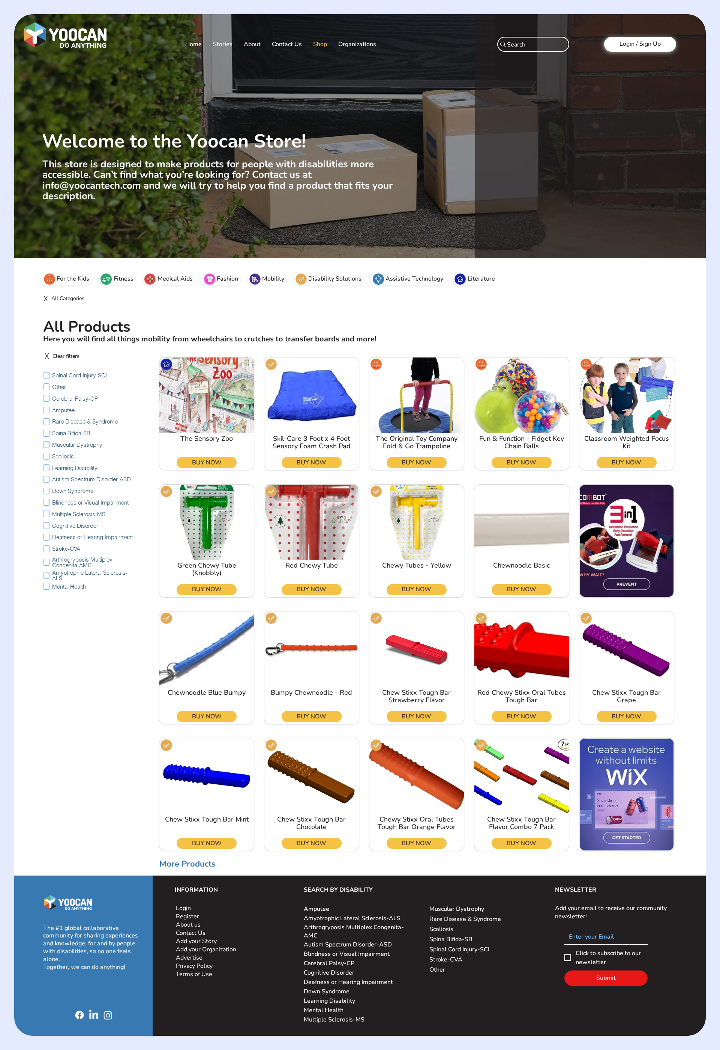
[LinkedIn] (93, 1015)
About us (188, 925)
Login (183, 908)
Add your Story (197, 941)
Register (187, 916)
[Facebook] (79, 1015)
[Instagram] (108, 1015)
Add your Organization (206, 949)
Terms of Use (195, 974)
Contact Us (191, 933)
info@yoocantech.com (91, 185)
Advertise (189, 958)
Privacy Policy (195, 966)
